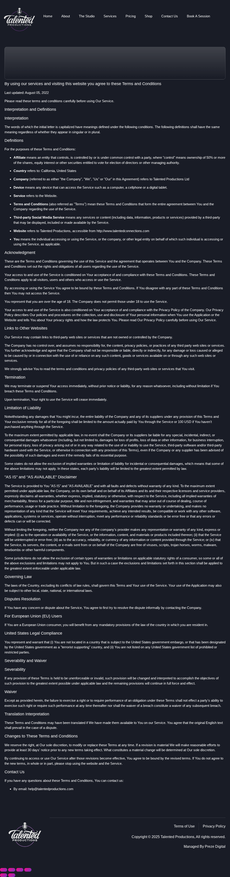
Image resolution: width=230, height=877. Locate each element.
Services (110, 16)
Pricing (131, 16)
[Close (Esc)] (27, 870)
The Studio (87, 16)
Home (47, 16)
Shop (148, 16)
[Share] (19, 870)
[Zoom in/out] (3, 870)
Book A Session (198, 16)
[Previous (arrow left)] (3, 875)
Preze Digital (215, 846)
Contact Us (169, 16)
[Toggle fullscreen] (11, 870)
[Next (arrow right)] (11, 875)
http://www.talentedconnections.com (123, 231)
